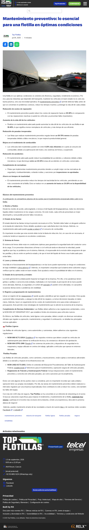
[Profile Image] (6, 36)
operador (46, 285)
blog (62, 407)
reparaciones (26, 296)
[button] (60, 4)
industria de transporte (33, 416)
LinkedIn (17, 410)
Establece (29, 338)
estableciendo (19, 368)
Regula (28, 343)
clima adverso (23, 268)
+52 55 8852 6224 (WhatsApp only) (19, 474)
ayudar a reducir (33, 229)
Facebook (6, 410)
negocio (77, 416)
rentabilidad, (9, 421)
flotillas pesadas (64, 416)
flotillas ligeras (50, 416)
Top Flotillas (16, 35)
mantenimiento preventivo (49, 102)
